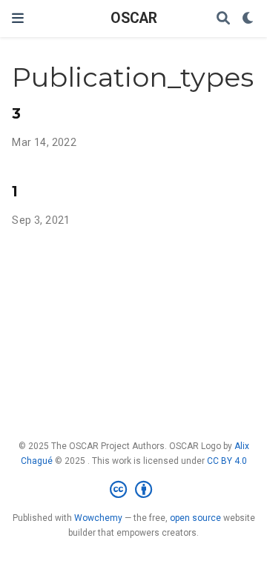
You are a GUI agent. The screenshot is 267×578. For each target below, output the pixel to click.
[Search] (223, 18)
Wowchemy (98, 518)
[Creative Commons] (134, 489)
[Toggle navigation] (18, 18)
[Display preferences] (248, 18)
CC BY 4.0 (227, 461)
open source (195, 518)
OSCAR (134, 18)
